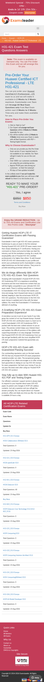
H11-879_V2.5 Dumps (11, 436)
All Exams (7, 636)
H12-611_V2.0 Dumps (11, 458)
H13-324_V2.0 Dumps (11, 594)
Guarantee (7, 648)
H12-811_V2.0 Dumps (11, 480)
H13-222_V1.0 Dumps (11, 550)
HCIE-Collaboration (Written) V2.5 (15, 441)
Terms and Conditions (22, 202)
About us (7, 645)
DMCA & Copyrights (11, 650)
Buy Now (6, 499)
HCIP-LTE (20, 38)
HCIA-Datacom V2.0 (10, 485)
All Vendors (7, 634)
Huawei (12, 38)
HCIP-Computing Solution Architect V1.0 (18, 555)
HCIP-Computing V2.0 (11, 533)
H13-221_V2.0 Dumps (11, 528)
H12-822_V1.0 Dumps (11, 504)
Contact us (7, 643)
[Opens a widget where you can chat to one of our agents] (35, 678)
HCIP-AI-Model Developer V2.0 (14, 599)
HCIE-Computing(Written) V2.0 (14, 577)
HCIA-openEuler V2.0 (10, 463)
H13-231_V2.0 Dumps (11, 572)
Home (4, 38)
